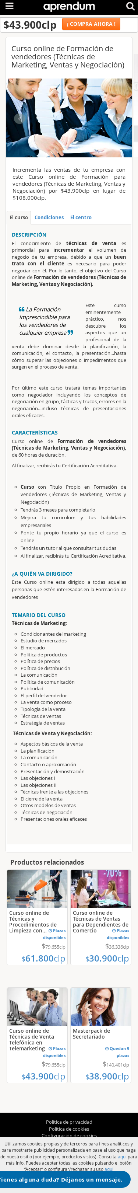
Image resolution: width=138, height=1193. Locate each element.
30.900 (107, 958)
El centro (81, 217)
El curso (19, 217)
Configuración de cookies (69, 1135)
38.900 (107, 1076)
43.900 (44, 1076)
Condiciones (49, 217)
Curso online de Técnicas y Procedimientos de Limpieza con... (33, 921)
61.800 (44, 958)
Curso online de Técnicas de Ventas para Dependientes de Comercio (100, 921)
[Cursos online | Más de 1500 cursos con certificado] (69, 5)
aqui (122, 1156)
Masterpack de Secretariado (91, 1033)
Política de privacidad (69, 1122)
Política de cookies (69, 1129)
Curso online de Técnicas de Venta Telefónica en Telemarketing (31, 1039)
